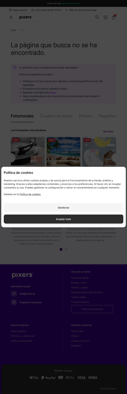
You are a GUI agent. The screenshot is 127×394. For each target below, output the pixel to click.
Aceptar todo (63, 218)
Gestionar (63, 207)
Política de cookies (30, 194)
